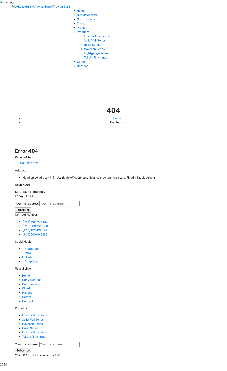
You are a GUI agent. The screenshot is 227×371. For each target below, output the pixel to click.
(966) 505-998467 (35, 221)
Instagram (32, 248)
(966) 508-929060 (35, 226)
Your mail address (27, 203)
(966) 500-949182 (35, 234)
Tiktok (27, 253)
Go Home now (29, 163)
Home (117, 118)
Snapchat (31, 261)
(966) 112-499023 (35, 230)
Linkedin (28, 257)
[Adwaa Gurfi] (22, 6)
